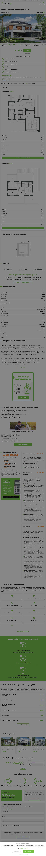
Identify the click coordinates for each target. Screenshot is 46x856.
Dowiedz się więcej (24, 848)
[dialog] (23, 428)
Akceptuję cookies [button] (28, 851)
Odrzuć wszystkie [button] (17, 851)
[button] (23, 854)
